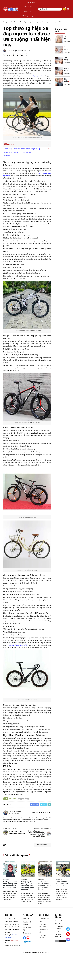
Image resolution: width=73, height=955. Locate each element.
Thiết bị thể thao (28, 7)
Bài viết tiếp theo (41, 828)
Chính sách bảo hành (42, 936)
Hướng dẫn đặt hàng (43, 920)
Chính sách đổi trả (43, 931)
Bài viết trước (11, 828)
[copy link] (26, 55)
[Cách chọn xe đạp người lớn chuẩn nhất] (63, 869)
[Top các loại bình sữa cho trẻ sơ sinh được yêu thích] (59, 49)
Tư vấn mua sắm (11, 863)
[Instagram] (47, 813)
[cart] (64, 9)
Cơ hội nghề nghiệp (27, 929)
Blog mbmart (27, 933)
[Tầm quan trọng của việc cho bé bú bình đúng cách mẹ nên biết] (59, 39)
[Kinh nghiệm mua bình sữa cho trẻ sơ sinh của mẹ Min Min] (59, 60)
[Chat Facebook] (68, 939)
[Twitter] (43, 813)
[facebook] (39, 813)
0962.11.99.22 (15, 940)
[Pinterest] (45, 813)
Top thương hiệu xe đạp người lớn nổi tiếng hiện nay (22, 149)
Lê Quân (16, 50)
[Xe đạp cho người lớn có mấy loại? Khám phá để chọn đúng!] (45, 869)
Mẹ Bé (22, 2)
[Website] (41, 813)
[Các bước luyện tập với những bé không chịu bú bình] (59, 82)
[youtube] (49, 813)
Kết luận (7, 156)
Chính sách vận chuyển (42, 925)
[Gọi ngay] (68, 934)
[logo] (10, 9)
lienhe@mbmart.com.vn (12, 945)
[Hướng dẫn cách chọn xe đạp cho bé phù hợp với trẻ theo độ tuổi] (10, 869)
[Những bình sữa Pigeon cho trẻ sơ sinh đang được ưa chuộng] (59, 71)
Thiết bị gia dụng (28, 16)
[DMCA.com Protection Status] (60, 941)
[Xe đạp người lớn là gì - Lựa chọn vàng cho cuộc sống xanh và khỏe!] (28, 869)
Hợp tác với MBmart (27, 923)
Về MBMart (26, 919)
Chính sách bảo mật (58, 922)
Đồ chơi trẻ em (30, 2)
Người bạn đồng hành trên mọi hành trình (18, 152)
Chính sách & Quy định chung (59, 929)
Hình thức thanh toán (58, 935)
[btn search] (40, 9)
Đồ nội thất (27, 11)
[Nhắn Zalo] (68, 929)
